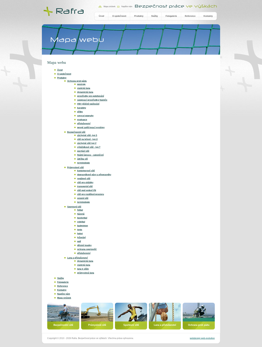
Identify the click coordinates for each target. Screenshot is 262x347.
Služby (154, 16)
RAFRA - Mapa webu (64, 11)
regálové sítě (83, 178)
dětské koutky (84, 245)
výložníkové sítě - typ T (88, 147)
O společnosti (119, 16)
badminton (82, 225)
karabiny (81, 108)
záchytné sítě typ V (86, 143)
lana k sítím (83, 269)
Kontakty (208, 16)
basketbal (82, 218)
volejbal (81, 222)
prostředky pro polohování (90, 96)
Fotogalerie (171, 16)
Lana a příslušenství (77, 258)
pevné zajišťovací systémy (91, 127)
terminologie (83, 163)
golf (79, 241)
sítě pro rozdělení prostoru (90, 194)
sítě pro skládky (85, 182)
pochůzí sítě (83, 151)
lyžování (81, 237)
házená (80, 214)
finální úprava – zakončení (90, 155)
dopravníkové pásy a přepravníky (94, 174)
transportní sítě (85, 186)
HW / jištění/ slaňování (88, 104)
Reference (190, 16)
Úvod (101, 16)
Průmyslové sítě (75, 167)
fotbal (80, 210)
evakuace (82, 119)
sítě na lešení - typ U (87, 139)
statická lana (83, 88)
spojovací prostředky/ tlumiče (92, 100)
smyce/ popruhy (85, 115)
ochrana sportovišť (87, 249)
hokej (80, 233)
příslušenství (83, 123)
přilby (80, 112)
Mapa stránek (109, 6)
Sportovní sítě (74, 207)
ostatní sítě (82, 198)
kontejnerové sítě (86, 170)
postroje (81, 84)
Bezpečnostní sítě (76, 132)
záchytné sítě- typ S (87, 135)
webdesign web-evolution (202, 338)
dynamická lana (85, 92)
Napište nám (126, 6)
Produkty (138, 16)
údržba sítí (82, 159)
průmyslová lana (85, 273)
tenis (79, 229)
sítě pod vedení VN (86, 190)
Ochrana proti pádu (77, 81)
